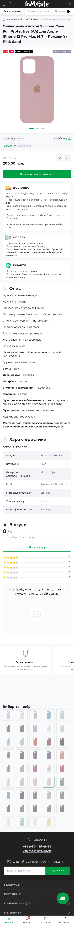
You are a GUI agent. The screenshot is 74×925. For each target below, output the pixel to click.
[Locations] (64, 4)
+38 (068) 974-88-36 (37, 851)
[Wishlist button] (59, 157)
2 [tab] (37, 128)
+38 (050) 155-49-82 (37, 846)
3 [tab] (43, 128)
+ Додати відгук (37, 547)
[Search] (10, 4)
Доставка (21, 187)
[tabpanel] (37, 91)
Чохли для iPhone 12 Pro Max (24, 19)
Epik (68, 138)
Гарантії (19, 265)
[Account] (70, 4)
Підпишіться (57, 870)
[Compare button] (67, 157)
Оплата (19, 237)
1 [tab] (31, 128)
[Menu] (4, 4)
